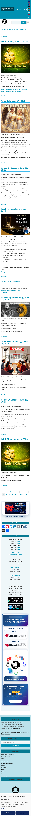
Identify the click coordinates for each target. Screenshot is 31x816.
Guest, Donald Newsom (7, 89)
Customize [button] (4, 809)
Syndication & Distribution (7, 763)
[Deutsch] (29, 6)
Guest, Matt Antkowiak (7, 272)
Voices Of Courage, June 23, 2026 (14, 169)
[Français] (29, 4)
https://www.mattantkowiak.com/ (10, 290)
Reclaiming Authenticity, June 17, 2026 (15, 298)
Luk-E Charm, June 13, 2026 (14, 439)
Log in (25, 9)
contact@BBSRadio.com (14, 728)
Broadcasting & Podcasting (7, 754)
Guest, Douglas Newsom (22, 89)
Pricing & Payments (5, 756)
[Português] (29, 10)
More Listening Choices (15, 554)
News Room (4, 765)
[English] (29, 1)
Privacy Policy (4, 774)
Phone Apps (4, 767)
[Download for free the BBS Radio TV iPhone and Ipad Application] (15, 606)
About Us (3, 769)
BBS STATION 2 (15, 575)
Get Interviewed (4, 761)
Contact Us (3, 771)
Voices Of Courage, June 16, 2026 (14, 401)
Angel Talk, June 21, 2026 (13, 101)
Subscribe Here (16, 701)
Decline (8, 813)
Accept (22, 813)
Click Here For (15, 552)
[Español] (29, 14)
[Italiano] (29, 8)
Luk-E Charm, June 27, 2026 (14, 41)
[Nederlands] (29, 3)
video (18, 547)
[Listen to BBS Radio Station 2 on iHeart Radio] (15, 645)
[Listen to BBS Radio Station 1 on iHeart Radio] (15, 635)
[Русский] (29, 12)
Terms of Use (4, 776)
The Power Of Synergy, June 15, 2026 (14, 342)
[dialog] (15, 805)
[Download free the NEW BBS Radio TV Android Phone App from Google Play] (15, 600)
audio (18, 541)
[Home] (4, 22)
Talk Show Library (5, 759)
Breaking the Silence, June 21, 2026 (15, 210)
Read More (4, 36)
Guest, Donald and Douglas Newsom (11, 91)
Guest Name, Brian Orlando (13, 29)
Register (19, 9)
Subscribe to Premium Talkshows (8, 9)
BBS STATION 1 (15, 567)
